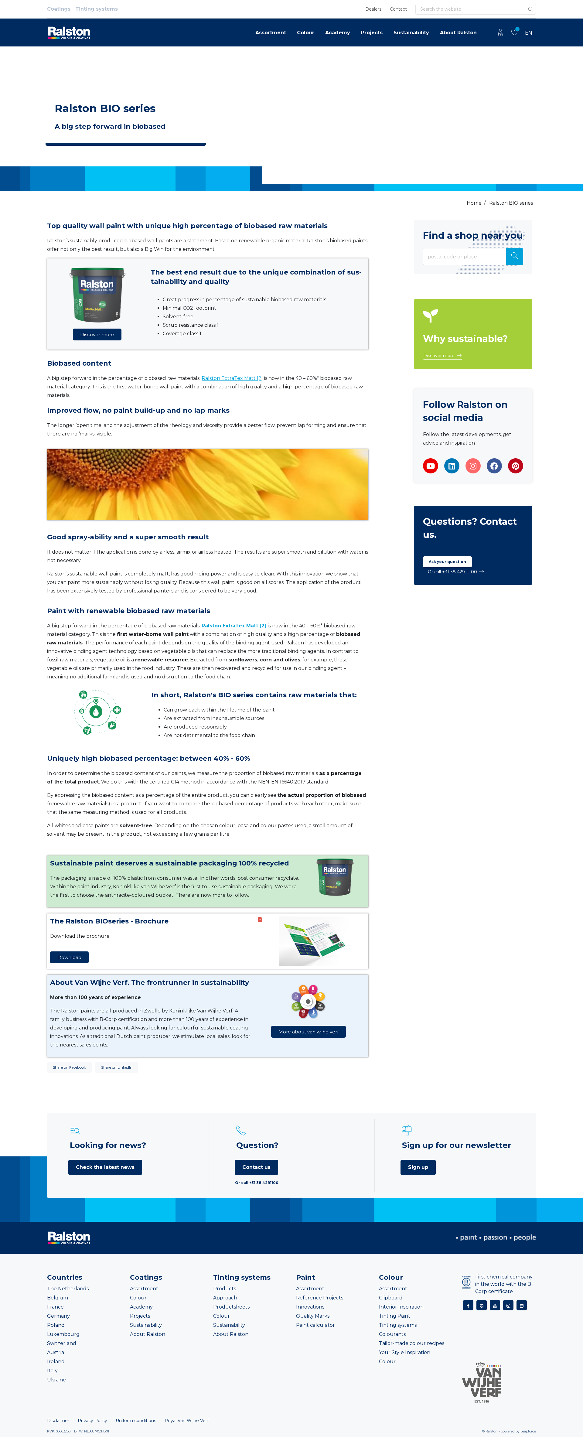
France (55, 1307)
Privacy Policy (92, 1420)
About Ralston (458, 33)
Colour (305, 33)
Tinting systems (96, 9)
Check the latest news (105, 1167)
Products (224, 1289)
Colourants (392, 1334)
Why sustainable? (465, 338)
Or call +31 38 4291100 (256, 1182)
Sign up (418, 1167)
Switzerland (61, 1343)
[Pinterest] (515, 465)
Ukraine (56, 1380)
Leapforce (528, 1431)
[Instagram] (473, 465)
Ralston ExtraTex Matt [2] (232, 378)
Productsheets (231, 1307)
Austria (55, 1352)
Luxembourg (63, 1334)
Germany (58, 1316)
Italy (52, 1371)
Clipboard (391, 1298)
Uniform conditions (136, 1420)
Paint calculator (315, 1325)
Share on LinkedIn (116, 1067)
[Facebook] (494, 465)
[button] (442, 356)
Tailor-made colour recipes (411, 1343)
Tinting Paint (394, 1316)
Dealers (373, 9)
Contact (398, 9)
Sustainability (411, 33)
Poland (56, 1325)
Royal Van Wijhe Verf (187, 1420)
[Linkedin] (451, 465)
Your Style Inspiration (404, 1352)
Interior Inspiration (401, 1307)
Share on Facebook (69, 1067)
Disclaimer (58, 1420)
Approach (225, 1298)
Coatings (58, 9)
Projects (372, 33)
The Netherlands (68, 1289)
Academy (337, 33)
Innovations (310, 1307)
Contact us (256, 1167)
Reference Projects (319, 1298)
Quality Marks (312, 1316)
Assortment (270, 33)
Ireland (56, 1361)
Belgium (57, 1298)
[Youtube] (430, 465)
